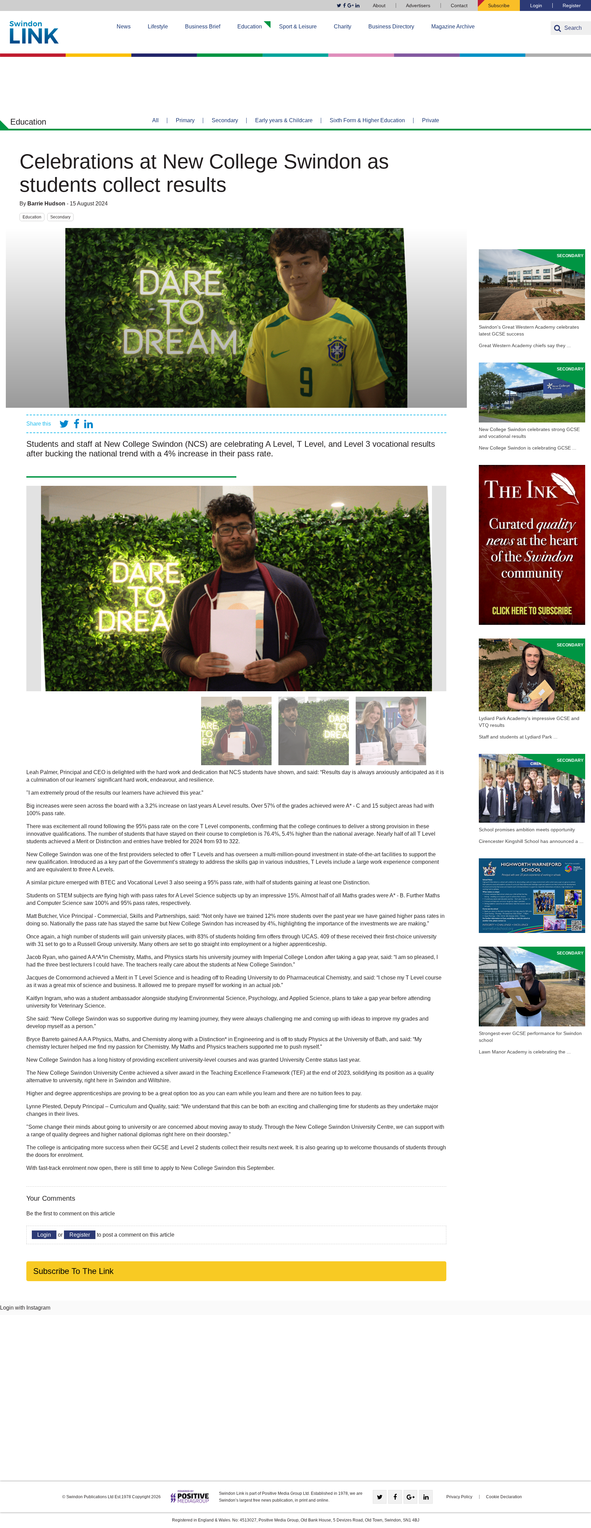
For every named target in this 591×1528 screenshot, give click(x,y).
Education (249, 26)
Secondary (225, 120)
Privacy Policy (459, 1496)
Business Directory (391, 26)
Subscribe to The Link (73, 1271)
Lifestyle (158, 26)
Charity (342, 26)
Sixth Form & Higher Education (367, 120)
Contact (459, 5)
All (155, 120)
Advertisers (418, 5)
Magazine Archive (453, 26)
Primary (185, 120)
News (124, 26)
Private (430, 120)
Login (536, 5)
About (379, 5)
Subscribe (499, 5)
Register (572, 5)
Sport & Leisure (298, 26)
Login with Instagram (25, 1308)
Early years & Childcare (284, 120)
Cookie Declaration (504, 1496)
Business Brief (202, 26)
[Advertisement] (532, 193)
